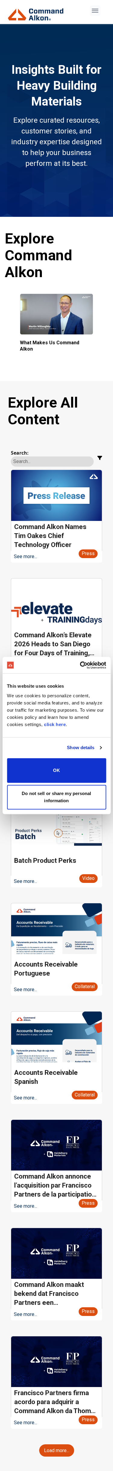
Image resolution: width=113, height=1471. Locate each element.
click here (55, 724)
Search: (20, 453)
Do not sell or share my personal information (56, 797)
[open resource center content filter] (99, 458)
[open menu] (95, 10)
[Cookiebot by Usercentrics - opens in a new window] (80, 665)
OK (56, 770)
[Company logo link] (37, 12)
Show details (80, 747)
